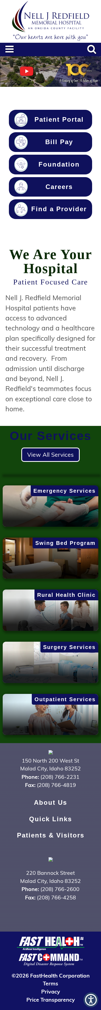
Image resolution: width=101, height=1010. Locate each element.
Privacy (50, 991)
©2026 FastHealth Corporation (51, 975)
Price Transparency (50, 999)
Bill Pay (59, 141)
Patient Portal (59, 119)
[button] (90, 999)
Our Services (50, 436)
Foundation (59, 164)
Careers (59, 186)
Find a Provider (59, 209)
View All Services (50, 454)
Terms (50, 983)
